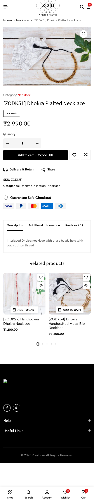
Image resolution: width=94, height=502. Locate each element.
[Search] (82, 7)
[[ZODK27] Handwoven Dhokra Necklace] (24, 294)
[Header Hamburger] (5, 6)
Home (7, 20)
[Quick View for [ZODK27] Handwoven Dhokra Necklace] (40, 285)
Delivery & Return (22, 169)
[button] (86, 155)
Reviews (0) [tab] (74, 225)
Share (51, 169)
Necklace (22, 20)
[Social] (7, 408)
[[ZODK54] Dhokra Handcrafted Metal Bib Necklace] (70, 294)
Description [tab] (15, 225)
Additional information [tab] (44, 225)
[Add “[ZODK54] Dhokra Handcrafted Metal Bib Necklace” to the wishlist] (86, 277)
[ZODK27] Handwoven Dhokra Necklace (21, 321)
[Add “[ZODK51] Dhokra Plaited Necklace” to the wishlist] (74, 155)
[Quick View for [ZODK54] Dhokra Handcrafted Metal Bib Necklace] (86, 285)
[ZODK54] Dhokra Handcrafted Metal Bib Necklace (67, 323)
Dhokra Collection (33, 186)
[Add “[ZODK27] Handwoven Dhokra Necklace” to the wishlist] (40, 277)
